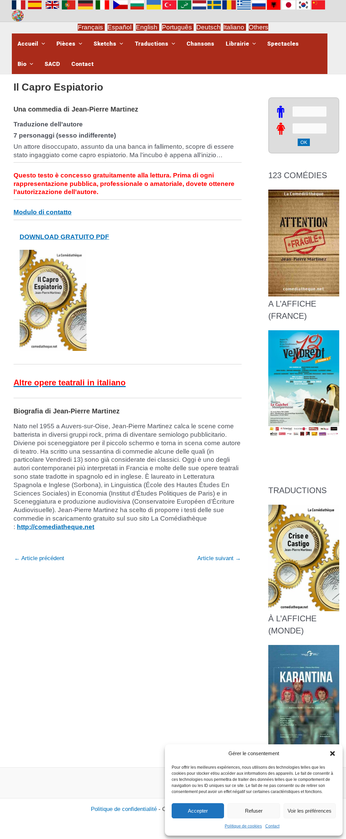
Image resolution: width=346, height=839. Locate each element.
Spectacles (283, 43)
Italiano (233, 27)
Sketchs (105, 43)
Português (178, 27)
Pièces (65, 43)
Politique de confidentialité (124, 809)
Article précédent (39, 558)
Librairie (237, 43)
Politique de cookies (243, 826)
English (147, 27)
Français (91, 27)
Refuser (254, 811)
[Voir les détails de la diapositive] (303, 383)
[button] (332, 753)
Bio (22, 64)
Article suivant (219, 558)
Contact (272, 826)
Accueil (28, 43)
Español (120, 27)
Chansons (200, 43)
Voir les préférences (309, 811)
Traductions (151, 43)
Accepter (198, 811)
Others (258, 27)
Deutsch (208, 27)
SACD (52, 64)
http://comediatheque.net (55, 526)
